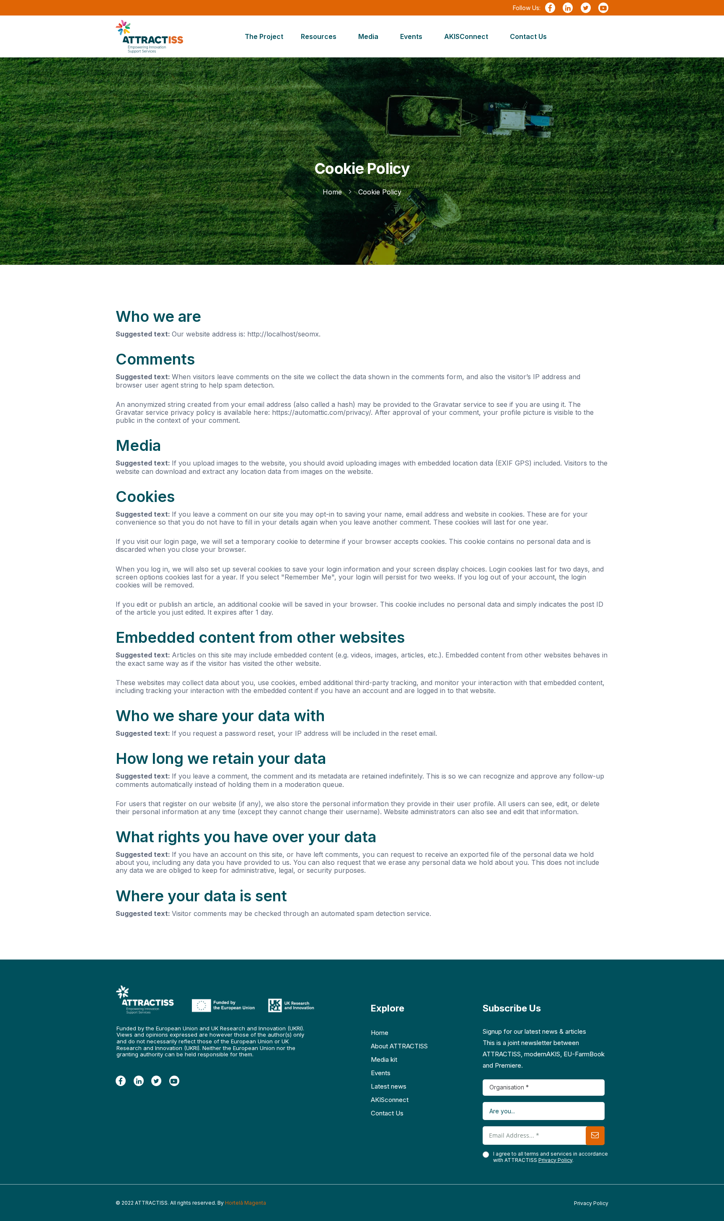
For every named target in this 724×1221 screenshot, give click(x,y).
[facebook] (550, 8)
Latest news (388, 1086)
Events (411, 36)
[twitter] (585, 8)
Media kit (384, 1059)
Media (368, 36)
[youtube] (603, 8)
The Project (264, 36)
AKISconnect (390, 1100)
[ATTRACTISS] (149, 36)
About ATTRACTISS (399, 1046)
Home (379, 1033)
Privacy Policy (555, 1160)
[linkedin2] (567, 8)
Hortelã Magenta (245, 1203)
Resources (318, 36)
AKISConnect (466, 36)
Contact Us (528, 36)
